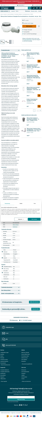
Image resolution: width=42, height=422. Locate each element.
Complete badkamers (4, 370)
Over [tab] (35, 203)
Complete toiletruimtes (4, 371)
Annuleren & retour (4, 359)
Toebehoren (15, 227)
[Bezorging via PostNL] (8, 416)
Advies (17, 11)
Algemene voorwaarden (16, 412)
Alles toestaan (34, 219)
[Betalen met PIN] (24, 416)
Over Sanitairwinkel (25, 371)
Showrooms (27, 11)
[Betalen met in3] (34, 416)
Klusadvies (23, 361)
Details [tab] (21, 203)
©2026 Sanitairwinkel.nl (5, 412)
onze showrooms (28, 39)
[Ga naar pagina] (40, 110)
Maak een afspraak (25, 352)
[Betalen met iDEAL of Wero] (11, 416)
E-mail (7, 333)
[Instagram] (25, 405)
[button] (39, 26)
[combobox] (21, 8)
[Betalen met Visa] (14, 416)
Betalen (2, 356)
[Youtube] (21, 405)
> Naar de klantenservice (5, 365)
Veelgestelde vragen (10, 327)
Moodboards (2, 373)
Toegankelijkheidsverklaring (35, 412)
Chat (7, 339)
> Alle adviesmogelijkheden (26, 364)
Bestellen (2, 354)
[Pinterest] (23, 405)
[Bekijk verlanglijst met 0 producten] (36, 8)
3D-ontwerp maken (25, 356)
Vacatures (23, 373)
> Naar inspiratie (3, 381)
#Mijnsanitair (3, 378)
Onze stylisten (24, 359)
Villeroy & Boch (16, 224)
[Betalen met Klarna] (31, 416)
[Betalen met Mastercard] (21, 416)
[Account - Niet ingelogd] (33, 8)
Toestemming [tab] (7, 203)
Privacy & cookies (25, 412)
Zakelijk (39, 11)
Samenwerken (24, 377)
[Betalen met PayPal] (27, 416)
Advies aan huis (24, 357)
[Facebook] (20, 405)
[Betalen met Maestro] (18, 416)
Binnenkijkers (3, 375)
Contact (22, 378)
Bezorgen (2, 357)
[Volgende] (18, 28)
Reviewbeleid (3, 363)
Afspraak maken (34, 11)
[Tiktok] (27, 405)
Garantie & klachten (4, 361)
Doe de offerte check (25, 354)
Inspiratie (13, 11)
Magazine (2, 377)
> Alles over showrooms (26, 381)
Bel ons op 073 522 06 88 (11, 345)
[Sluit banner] (40, 2)
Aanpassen (20, 219)
